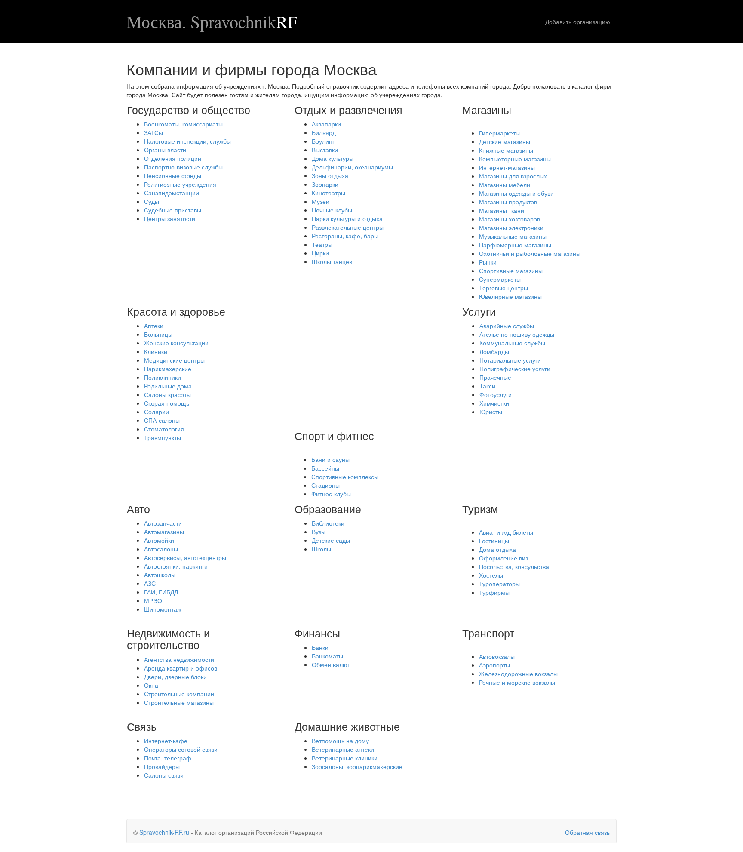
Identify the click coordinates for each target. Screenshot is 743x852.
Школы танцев (332, 261)
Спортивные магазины (511, 270)
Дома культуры (332, 158)
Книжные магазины (506, 150)
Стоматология (164, 428)
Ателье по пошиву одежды (516, 334)
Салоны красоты (167, 394)
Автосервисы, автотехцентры (185, 557)
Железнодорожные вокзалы (518, 673)
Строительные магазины (179, 702)
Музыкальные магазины (513, 236)
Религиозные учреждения (180, 184)
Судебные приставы (172, 210)
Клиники (155, 351)
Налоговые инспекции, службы (187, 141)
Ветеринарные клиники (345, 758)
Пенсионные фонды (172, 175)
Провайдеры (162, 766)
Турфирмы (494, 592)
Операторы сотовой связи (181, 749)
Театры (322, 244)
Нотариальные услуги (510, 360)
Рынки (488, 262)
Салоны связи (164, 775)
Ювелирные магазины (510, 296)
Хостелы (491, 575)
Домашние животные (347, 726)
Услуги (479, 311)
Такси (487, 385)
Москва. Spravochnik (211, 21)
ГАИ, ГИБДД (161, 591)
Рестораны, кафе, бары (345, 235)
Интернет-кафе (165, 740)
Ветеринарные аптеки (343, 749)
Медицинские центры (174, 360)
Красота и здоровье (176, 311)
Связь (142, 726)
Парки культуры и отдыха (347, 218)
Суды (151, 201)
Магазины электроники (511, 227)
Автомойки (159, 540)
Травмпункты (162, 437)
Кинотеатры (328, 192)
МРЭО (153, 600)
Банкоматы (327, 656)
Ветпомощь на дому (340, 740)
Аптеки (153, 325)
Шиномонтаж (162, 609)
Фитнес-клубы (331, 493)
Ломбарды (494, 351)
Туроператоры (499, 583)
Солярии (156, 411)
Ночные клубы (332, 210)
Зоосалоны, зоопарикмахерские (357, 766)
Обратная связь (587, 832)
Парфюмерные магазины (515, 244)
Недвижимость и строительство (168, 638)
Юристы (490, 411)
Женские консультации (176, 342)
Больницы (158, 334)
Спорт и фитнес (334, 435)
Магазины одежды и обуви (516, 193)
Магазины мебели (504, 184)
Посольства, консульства (514, 566)
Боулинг (323, 141)
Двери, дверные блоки (175, 676)
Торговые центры (503, 287)
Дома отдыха (497, 549)
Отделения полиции (172, 158)
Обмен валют (331, 664)
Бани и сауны (330, 459)
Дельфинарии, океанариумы (352, 167)
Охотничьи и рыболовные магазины (529, 253)
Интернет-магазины (507, 167)
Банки (320, 647)
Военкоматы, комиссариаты (183, 124)
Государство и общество (188, 109)
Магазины (486, 109)
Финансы (317, 632)
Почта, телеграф (167, 758)
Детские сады (331, 540)
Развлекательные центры (348, 227)
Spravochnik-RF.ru (164, 832)
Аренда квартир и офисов (180, 668)
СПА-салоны (162, 420)
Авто (138, 508)
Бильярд (324, 132)
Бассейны (325, 468)
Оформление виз (503, 558)
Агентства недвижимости (179, 659)
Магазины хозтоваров (509, 219)
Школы (321, 548)
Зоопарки (325, 184)
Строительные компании (179, 693)
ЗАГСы (153, 132)
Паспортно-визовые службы (183, 167)
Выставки (325, 149)
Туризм (480, 508)
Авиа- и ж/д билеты (506, 532)
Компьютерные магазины (515, 158)
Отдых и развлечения (348, 109)
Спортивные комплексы (344, 476)
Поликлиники (162, 377)
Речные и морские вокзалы (517, 682)
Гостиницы (494, 540)
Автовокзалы (497, 656)
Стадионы (325, 485)
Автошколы (159, 574)
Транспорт (488, 632)
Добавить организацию (577, 21)
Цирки (320, 253)
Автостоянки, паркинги (176, 566)
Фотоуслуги (495, 394)
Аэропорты (494, 665)
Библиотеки (328, 523)
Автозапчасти (163, 523)
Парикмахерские (167, 368)
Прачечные (495, 377)
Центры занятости (169, 218)
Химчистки (494, 403)
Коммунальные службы (512, 342)
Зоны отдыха (330, 175)
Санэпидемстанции (171, 192)
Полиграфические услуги (514, 368)
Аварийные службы (506, 325)
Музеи (320, 201)
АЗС (150, 583)
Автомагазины (164, 531)
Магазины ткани (501, 210)
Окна (151, 685)
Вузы (318, 531)
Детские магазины (504, 141)
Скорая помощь (166, 403)
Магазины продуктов (508, 201)
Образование (328, 508)
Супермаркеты (500, 279)
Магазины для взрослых (513, 176)
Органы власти (165, 149)
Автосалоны (161, 548)
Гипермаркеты (499, 133)
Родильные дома (168, 385)
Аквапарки (326, 124)
